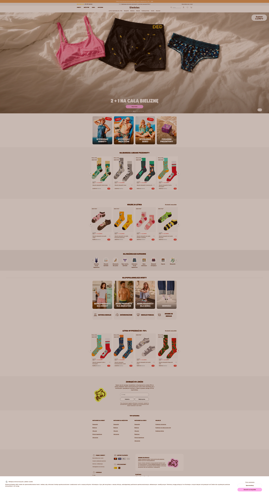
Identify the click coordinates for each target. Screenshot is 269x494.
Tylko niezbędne (249, 482)
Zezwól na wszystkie (250, 489)
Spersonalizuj (250, 485)
